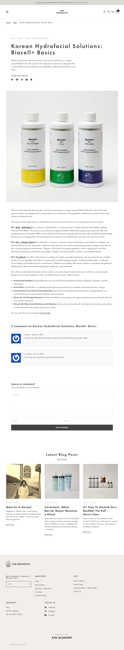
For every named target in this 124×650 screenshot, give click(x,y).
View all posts (62, 459)
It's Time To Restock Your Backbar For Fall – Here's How (100, 510)
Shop (37, 581)
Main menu (40, 576)
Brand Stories (39, 585)
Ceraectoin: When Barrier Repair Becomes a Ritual (61, 510)
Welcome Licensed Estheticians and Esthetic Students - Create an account (62, 2)
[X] (17, 79)
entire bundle (45, 313)
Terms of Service (79, 581)
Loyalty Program (40, 595)
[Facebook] (12, 79)
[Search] (109, 12)
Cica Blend (20, 257)
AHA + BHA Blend (24, 227)
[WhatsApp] (27, 79)
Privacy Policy (78, 584)
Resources (11, 602)
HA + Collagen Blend (25, 242)
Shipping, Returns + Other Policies (85, 588)
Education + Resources (43, 588)
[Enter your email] (29, 584)
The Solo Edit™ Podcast (14, 614)
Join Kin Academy (12, 611)
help (75, 576)
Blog (15, 22)
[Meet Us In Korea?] (23, 481)
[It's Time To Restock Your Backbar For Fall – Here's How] (100, 481)
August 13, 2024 (37, 334)
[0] (116, 12)
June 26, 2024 (39, 354)
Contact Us (77, 591)
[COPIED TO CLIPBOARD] (31, 79)
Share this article (19, 75)
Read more (10, 525)
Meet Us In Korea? (18, 507)
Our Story (38, 592)
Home (8, 22)
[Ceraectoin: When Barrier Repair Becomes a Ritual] (62, 481)
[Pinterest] (22, 79)
